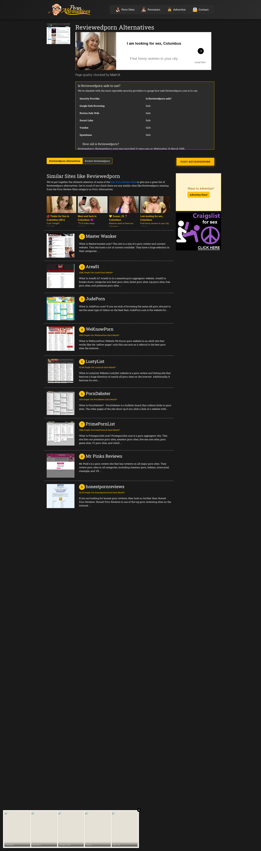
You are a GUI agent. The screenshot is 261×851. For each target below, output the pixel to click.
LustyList (95, 361)
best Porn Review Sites (123, 181)
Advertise (179, 9)
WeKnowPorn (99, 329)
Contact (204, 9)
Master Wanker (101, 236)
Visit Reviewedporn (195, 161)
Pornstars (154, 9)
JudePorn (95, 298)
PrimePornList (100, 424)
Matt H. (115, 75)
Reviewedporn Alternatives (64, 160)
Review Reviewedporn (97, 160)
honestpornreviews (105, 486)
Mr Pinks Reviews (104, 456)
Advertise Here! (198, 194)
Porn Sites (128, 9)
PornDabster (98, 393)
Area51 (92, 266)
